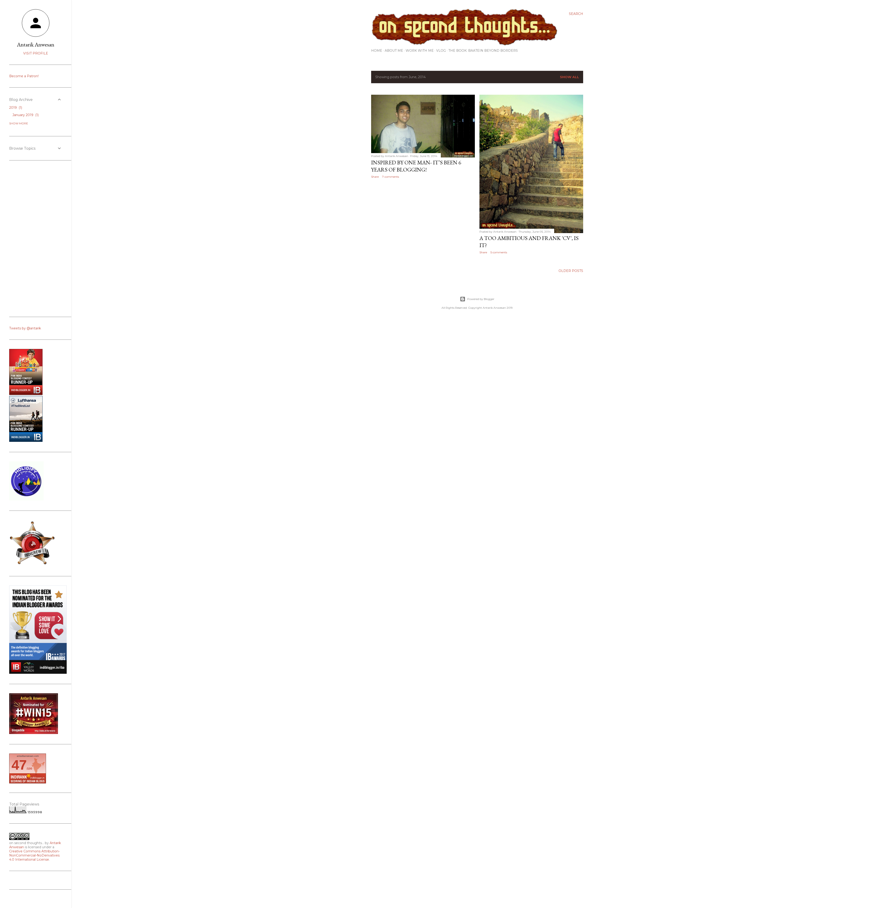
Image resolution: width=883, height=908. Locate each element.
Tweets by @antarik (25, 328)
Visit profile (35, 53)
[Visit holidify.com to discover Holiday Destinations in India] (26, 499)
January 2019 (25, 115)
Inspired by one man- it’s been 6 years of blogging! (416, 166)
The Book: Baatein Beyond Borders (483, 51)
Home (376, 51)
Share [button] (375, 176)
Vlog (441, 51)
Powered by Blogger (480, 299)
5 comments (498, 252)
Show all (569, 77)
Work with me (420, 51)
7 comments (390, 176)
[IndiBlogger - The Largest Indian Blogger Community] (26, 441)
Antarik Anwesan (35, 44)
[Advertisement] (423, 222)
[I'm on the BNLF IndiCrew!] (32, 565)
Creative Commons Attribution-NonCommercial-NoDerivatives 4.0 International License (34, 855)
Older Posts (571, 271)
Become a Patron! (24, 76)
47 (19, 765)
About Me (394, 51)
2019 (15, 108)
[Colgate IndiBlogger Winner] (26, 394)
